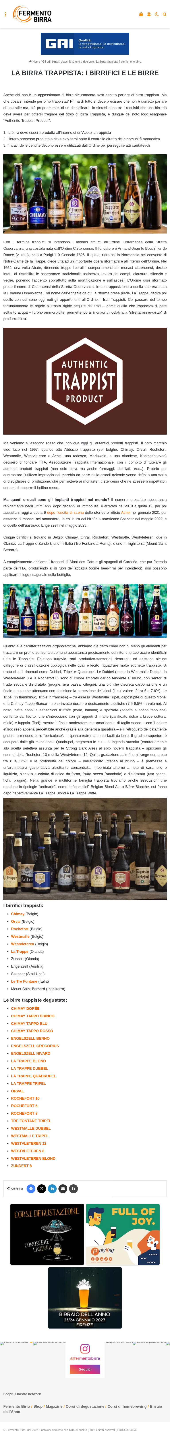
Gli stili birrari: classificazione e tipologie (68, 61)
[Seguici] (85, 1351)
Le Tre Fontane (24, 981)
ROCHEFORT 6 (24, 1106)
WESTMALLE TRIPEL (29, 1136)
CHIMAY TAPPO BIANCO (32, 1016)
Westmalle (20, 936)
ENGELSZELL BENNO (30, 1038)
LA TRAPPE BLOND (28, 1061)
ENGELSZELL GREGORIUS (35, 1046)
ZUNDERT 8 (21, 1166)
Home (36, 61)
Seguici (85, 1369)
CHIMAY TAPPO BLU (29, 1024)
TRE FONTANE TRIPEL (31, 1121)
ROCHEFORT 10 (25, 1098)
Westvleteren (22, 944)
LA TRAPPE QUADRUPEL (33, 1076)
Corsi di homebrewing (127, 1406)
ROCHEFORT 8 (24, 1113)
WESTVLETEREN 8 (27, 1151)
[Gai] (85, 43)
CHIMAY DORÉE (25, 1009)
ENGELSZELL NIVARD (30, 1053)
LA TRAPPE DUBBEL (29, 1068)
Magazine (54, 1406)
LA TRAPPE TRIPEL (28, 1083)
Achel (125, 512)
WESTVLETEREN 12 (28, 1143)
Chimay (17, 914)
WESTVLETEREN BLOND (33, 1158)
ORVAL (17, 1091)
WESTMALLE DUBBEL (31, 1128)
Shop (37, 1406)
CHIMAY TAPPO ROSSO (32, 1031)
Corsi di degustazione (85, 1406)
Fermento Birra (16, 1406)
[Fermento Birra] (33, 14)
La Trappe (19, 951)
